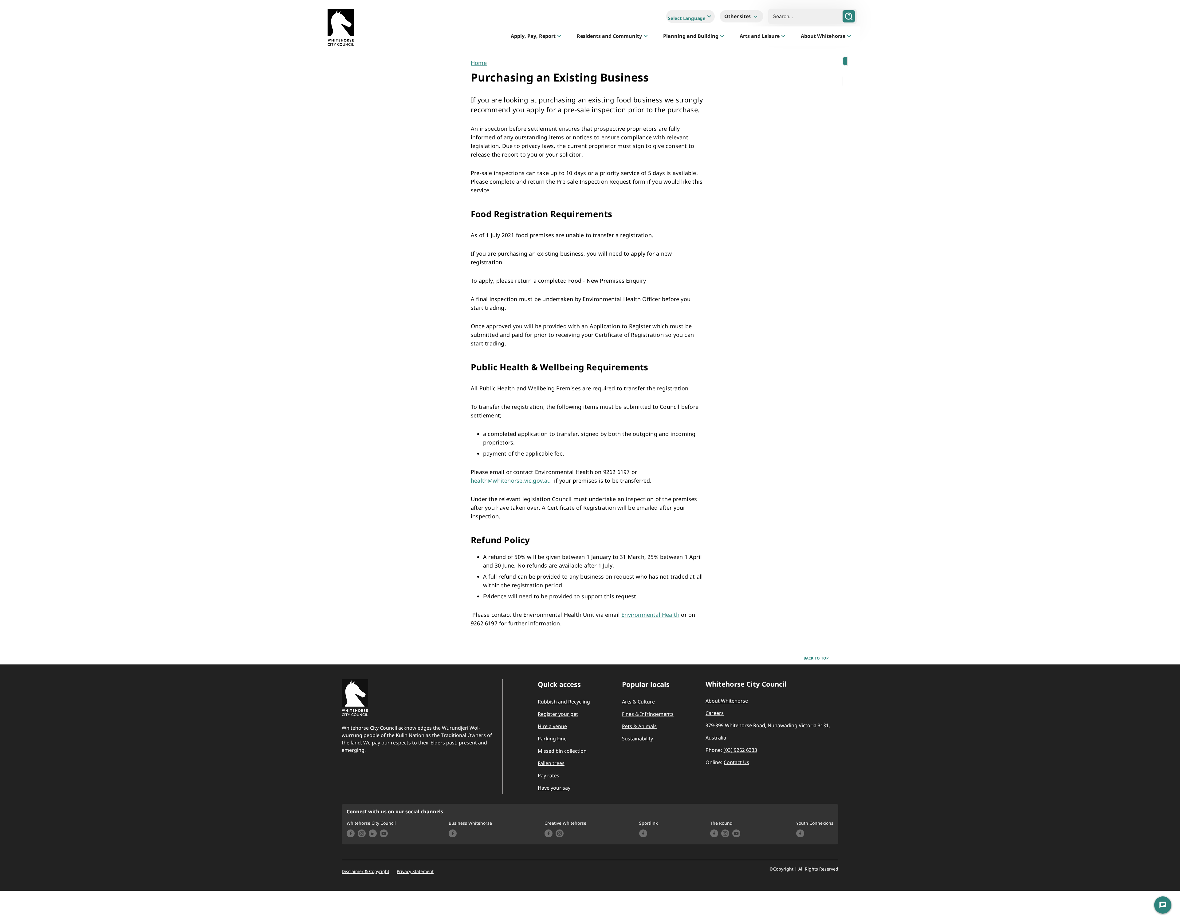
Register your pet (558, 714)
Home (479, 62)
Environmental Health (650, 614)
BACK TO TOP (816, 658)
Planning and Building (690, 36)
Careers (715, 713)
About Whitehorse (823, 36)
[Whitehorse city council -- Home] (341, 29)
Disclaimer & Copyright (365, 871)
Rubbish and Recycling (564, 701)
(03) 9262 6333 (740, 750)
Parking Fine (552, 738)
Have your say (554, 787)
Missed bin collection (562, 751)
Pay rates (548, 775)
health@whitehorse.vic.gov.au (511, 480)
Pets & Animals (639, 726)
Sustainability (637, 738)
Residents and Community (609, 36)
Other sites (738, 16)
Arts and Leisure (760, 36)
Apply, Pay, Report (533, 36)
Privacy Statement (415, 871)
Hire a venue (552, 726)
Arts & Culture (638, 701)
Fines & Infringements (648, 714)
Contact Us (736, 762)
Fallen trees (551, 763)
